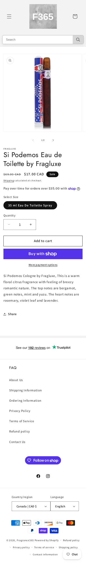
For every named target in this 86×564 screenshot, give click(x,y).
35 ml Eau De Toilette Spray (30, 205)
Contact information (45, 554)
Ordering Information (25, 400)
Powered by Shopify (47, 540)
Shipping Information (25, 390)
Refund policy (19, 431)
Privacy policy (21, 547)
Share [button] (12, 314)
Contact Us (17, 442)
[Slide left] (33, 140)
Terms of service (44, 547)
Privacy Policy (19, 411)
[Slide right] (53, 140)
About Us (16, 380)
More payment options (43, 264)
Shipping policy (68, 547)
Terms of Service (21, 421)
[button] (9, 16)
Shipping (8, 180)
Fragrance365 (25, 540)
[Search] (78, 39)
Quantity (9, 215)
